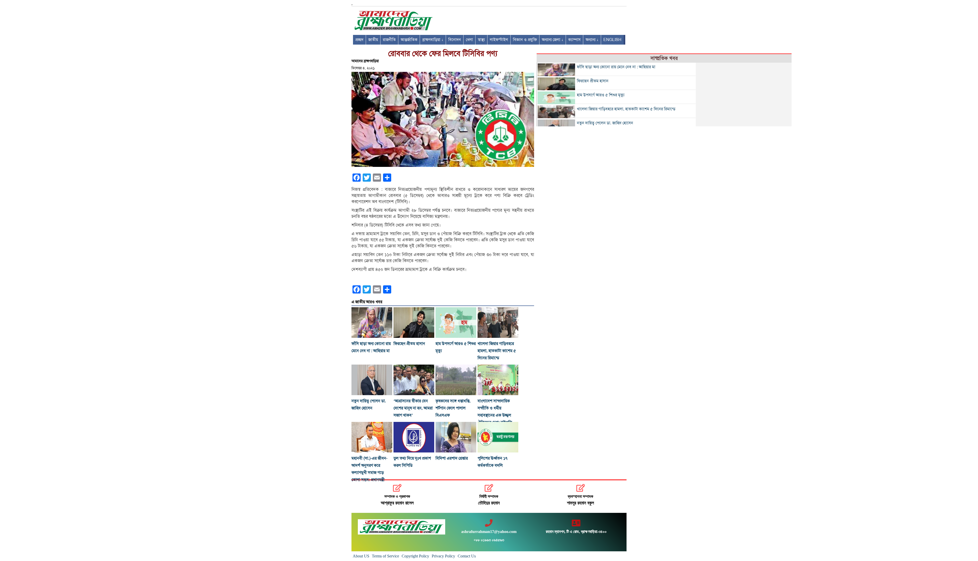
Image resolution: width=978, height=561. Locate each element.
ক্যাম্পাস (574, 39)
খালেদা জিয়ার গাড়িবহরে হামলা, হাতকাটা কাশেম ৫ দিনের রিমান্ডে (497, 350)
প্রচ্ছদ (359, 39)
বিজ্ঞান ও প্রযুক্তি (525, 39)
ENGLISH (612, 39)
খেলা (469, 39)
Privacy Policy (443, 556)
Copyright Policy (415, 556)
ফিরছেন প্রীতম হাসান (409, 343)
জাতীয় (373, 39)
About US (361, 556)
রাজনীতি (389, 39)
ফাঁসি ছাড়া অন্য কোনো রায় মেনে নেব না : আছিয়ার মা (616, 67)
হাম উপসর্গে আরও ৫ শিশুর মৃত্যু (600, 95)
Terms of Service (385, 556)
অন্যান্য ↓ (592, 39)
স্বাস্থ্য (481, 39)
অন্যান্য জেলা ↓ (552, 39)
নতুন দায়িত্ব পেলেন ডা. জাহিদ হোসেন (605, 123)
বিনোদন (454, 39)
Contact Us (467, 556)
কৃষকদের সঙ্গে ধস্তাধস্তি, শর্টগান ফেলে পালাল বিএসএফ (453, 408)
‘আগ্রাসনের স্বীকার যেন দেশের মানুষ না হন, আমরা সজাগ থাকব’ (413, 408)
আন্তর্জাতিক (409, 39)
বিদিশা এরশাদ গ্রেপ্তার (452, 458)
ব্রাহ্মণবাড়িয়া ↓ (432, 39)
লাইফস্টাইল (499, 39)
